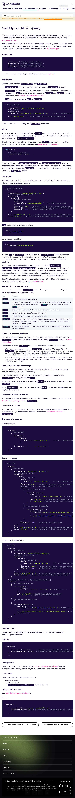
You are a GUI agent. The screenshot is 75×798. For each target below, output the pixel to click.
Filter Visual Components (48, 144)
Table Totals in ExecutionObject (17, 693)
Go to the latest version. (53, 19)
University (6, 9)
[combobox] (63, 6)
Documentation (31, 9)
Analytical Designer (9, 40)
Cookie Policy (52, 788)
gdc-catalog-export (36, 281)
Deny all (65, 786)
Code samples (54, 9)
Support (42, 9)
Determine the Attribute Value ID (31, 96)
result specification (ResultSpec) (46, 666)
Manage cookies (65, 781)
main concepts (53, 49)
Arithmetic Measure (54, 412)
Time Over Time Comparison (13, 401)
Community (17, 9)
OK (65, 792)
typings (51, 74)
